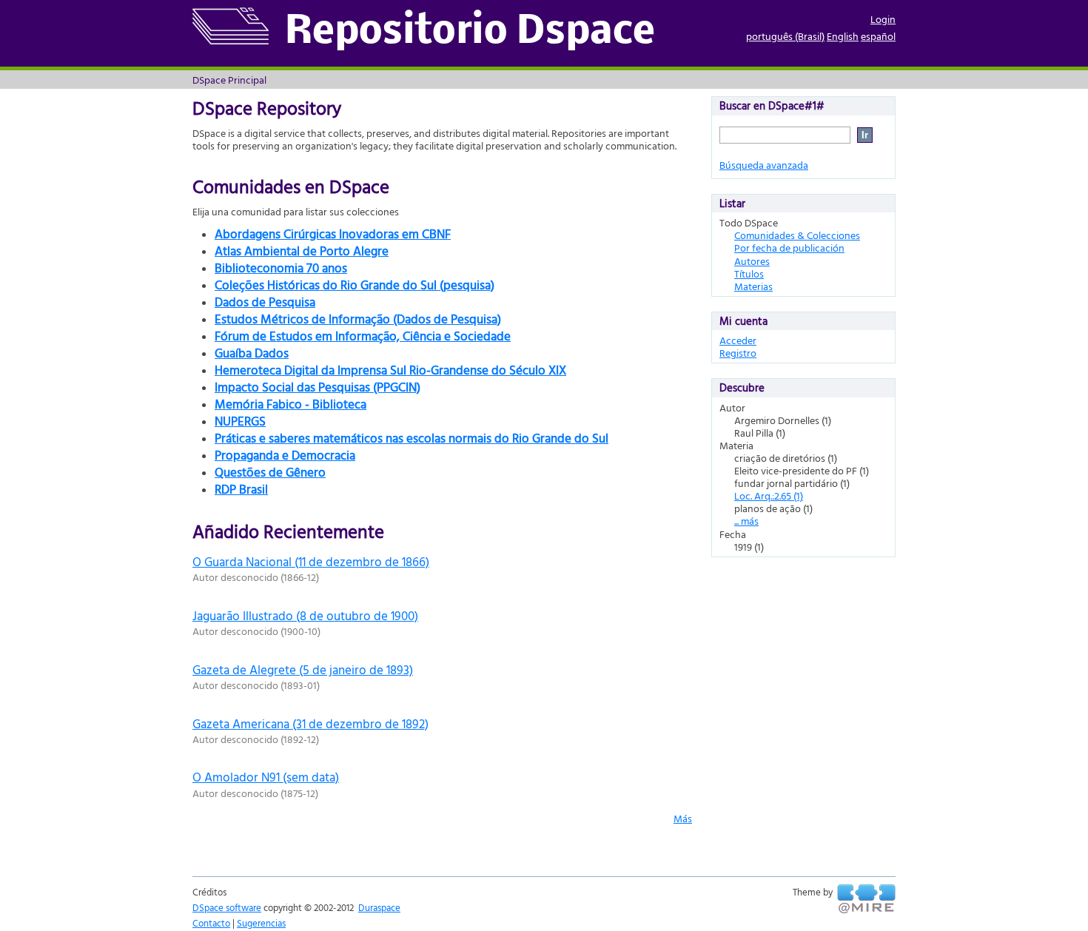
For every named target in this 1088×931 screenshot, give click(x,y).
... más (746, 520)
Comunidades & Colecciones (797, 235)
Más (683, 818)
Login (883, 19)
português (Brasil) (785, 36)
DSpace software (226, 907)
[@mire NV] (866, 899)
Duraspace (379, 907)
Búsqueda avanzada (763, 164)
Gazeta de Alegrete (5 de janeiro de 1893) (302, 669)
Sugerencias (261, 922)
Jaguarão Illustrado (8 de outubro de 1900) (305, 615)
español (878, 36)
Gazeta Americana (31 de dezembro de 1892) (310, 723)
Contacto (211, 922)
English (843, 36)
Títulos (749, 273)
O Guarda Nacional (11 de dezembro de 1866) (310, 561)
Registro (737, 352)
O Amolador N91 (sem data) (265, 776)
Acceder (737, 340)
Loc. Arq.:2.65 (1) (768, 495)
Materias (753, 286)
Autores (752, 261)
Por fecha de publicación (789, 247)
